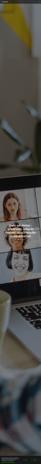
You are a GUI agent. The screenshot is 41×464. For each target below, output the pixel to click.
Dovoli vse (35, 459)
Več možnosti (25, 459)
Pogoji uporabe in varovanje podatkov (8, 462)
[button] (39, 2)
